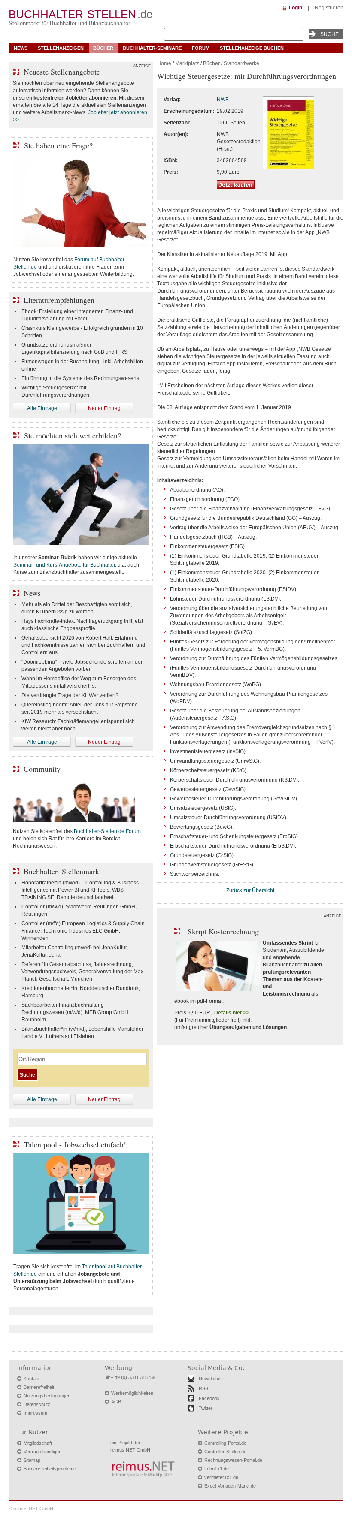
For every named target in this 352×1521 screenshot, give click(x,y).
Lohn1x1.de (216, 1468)
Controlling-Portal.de (225, 1443)
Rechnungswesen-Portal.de (233, 1460)
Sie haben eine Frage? (58, 145)
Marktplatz (187, 63)
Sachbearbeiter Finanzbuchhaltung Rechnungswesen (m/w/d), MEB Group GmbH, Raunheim (75, 1012)
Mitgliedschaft (38, 1443)
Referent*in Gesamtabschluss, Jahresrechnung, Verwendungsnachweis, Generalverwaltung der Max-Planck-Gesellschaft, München (83, 971)
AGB (116, 1401)
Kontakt (31, 1378)
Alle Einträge (42, 408)
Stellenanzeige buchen (252, 48)
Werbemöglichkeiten (132, 1393)
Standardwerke (241, 63)
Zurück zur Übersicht (250, 890)
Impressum (35, 1412)
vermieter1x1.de (221, 1477)
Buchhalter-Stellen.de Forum (107, 831)
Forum (200, 48)
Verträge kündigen (42, 1451)
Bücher (103, 48)
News (20, 48)
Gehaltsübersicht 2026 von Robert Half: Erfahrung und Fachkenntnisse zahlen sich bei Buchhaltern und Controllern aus (83, 645)
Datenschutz (37, 1404)
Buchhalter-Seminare (152, 48)
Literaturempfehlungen (59, 300)
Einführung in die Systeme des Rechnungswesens (80, 378)
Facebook (209, 1398)
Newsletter (210, 1378)
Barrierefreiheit (39, 1387)
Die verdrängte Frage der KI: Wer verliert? (69, 695)
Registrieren (329, 8)
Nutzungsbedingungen (47, 1395)
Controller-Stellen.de (225, 1451)
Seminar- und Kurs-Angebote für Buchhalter (64, 565)
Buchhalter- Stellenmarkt (62, 871)
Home (164, 63)
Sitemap (32, 1460)
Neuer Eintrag (104, 408)
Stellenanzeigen (61, 48)
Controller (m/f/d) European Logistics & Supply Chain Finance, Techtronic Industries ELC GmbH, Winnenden (83, 930)
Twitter (205, 1408)
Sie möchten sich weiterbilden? (72, 435)
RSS (203, 1388)
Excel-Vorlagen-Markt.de (230, 1485)
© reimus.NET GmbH (31, 1508)
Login (295, 8)
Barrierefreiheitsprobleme (50, 1468)
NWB (223, 100)
